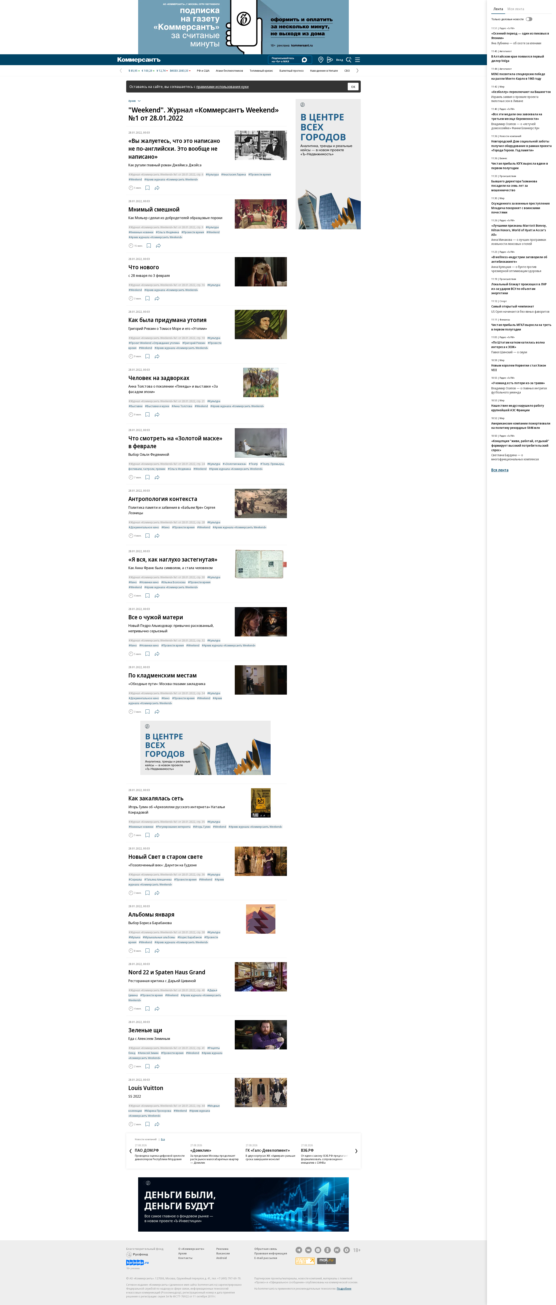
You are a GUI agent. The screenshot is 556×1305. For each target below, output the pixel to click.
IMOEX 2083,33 (179, 71)
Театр (254, 464)
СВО (347, 71)
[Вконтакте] (308, 1250)
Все (163, 1139)
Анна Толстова (183, 406)
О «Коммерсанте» (191, 1249)
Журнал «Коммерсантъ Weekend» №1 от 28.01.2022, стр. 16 (168, 285)
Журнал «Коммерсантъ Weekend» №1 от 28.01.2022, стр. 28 (168, 522)
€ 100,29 (147, 71)
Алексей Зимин (149, 1053)
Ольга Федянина (168, 232)
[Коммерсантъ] (139, 60)
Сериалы (136, 879)
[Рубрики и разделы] (357, 59)
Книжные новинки (142, 232)
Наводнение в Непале (324, 71)
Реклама (222, 1249)
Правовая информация (270, 1253)
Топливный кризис (261, 71)
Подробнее (344, 1288)
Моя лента (515, 9)
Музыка (135, 937)
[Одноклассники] (327, 1250)
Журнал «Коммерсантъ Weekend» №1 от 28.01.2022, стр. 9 (167, 227)
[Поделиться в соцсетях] (157, 187)
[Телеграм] (299, 1250)
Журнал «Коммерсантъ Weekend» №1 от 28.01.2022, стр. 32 (168, 640)
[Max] (346, 1250)
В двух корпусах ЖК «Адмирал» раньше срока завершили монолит (270, 1157)
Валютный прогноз (292, 71)
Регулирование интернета (174, 827)
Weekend (136, 179)
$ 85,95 (133, 71)
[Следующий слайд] (356, 1151)
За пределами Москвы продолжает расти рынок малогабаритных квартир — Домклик (214, 1159)
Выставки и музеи (158, 406)
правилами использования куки (222, 86)
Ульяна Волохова (174, 582)
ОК (353, 86)
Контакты (185, 1258)
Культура (213, 174)
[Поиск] (349, 59)
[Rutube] (337, 1250)
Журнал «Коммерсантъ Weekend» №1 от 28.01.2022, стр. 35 (168, 822)
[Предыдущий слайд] (130, 1151)
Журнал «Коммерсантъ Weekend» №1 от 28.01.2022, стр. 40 (168, 990)
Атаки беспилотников (229, 71)
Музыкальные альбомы (160, 937)
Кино (166, 527)
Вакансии (223, 1253)
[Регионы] (321, 59)
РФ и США (203, 71)
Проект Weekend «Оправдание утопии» (155, 343)
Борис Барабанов (190, 937)
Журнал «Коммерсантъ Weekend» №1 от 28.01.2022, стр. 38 (168, 932)
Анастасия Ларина (234, 174)
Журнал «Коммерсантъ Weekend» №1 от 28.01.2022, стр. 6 (167, 174)
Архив (182, 1253)
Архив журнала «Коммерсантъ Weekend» (172, 179)
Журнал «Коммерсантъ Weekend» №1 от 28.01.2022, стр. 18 (168, 338)
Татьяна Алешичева (159, 879)
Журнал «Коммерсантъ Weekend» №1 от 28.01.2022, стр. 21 (168, 401)
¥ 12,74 (161, 71)
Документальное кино (145, 527)
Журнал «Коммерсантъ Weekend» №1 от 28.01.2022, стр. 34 (168, 693)
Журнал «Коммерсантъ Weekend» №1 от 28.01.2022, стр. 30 (168, 577)
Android (221, 1258)
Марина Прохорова (158, 1111)
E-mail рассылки (265, 1258)
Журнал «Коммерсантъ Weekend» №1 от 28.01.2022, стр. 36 (168, 874)
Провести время (260, 174)
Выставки (136, 406)
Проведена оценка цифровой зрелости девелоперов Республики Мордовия (160, 1157)
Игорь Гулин (202, 827)
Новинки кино (150, 582)
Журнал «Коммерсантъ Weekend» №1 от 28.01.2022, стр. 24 (168, 464)
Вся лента (499, 469)
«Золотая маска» (235, 464)
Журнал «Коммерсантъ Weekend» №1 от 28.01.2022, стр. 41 (168, 1048)
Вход (339, 60)
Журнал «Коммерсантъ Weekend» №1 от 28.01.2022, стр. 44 (168, 1106)
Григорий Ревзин (194, 343)
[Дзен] (318, 1250)
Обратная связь (265, 1249)
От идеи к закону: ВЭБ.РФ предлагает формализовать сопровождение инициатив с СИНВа (324, 1159)
